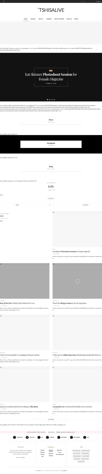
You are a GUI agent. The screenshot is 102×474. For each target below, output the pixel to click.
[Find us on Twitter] (3, 1)
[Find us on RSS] (13, 1)
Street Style (81, 461)
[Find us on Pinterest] (9, 1)
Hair (51, 70)
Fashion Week (85, 453)
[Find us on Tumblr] (7, 1)
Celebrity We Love (17, 303)
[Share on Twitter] (49, 204)
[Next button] (98, 77)
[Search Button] (92, 1)
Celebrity (49, 19)
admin (48, 83)
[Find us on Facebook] (1, 1)
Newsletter (98, 1)
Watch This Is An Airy (69, 303)
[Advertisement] (51, 33)
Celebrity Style (85, 450)
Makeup (51, 455)
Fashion (33, 19)
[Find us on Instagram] (11, 1)
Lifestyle (69, 19)
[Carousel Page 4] (52, 99)
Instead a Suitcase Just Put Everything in (19, 407)
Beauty (41, 19)
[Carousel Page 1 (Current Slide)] (47, 99)
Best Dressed (76, 450)
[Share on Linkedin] (52, 204)
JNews (39, 470)
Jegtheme (65, 470)
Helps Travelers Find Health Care (72, 407)
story (23, 457)
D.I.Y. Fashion (77, 453)
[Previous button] (3, 77)
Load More (51, 419)
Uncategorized (51, 182)
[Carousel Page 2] (49, 99)
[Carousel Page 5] (54, 99)
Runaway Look (85, 458)
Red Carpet (77, 458)
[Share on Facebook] (47, 204)
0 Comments (85, 204)
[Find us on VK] (5, 1)
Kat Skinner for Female (51, 76)
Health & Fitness (59, 19)
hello (51, 186)
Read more (51, 198)
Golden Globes (77, 456)
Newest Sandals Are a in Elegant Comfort (19, 355)
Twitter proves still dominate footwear (77, 355)
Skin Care (59, 450)
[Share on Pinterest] (54, 204)
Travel (76, 19)
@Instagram (51, 432)
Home (25, 19)
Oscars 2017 (86, 456)
